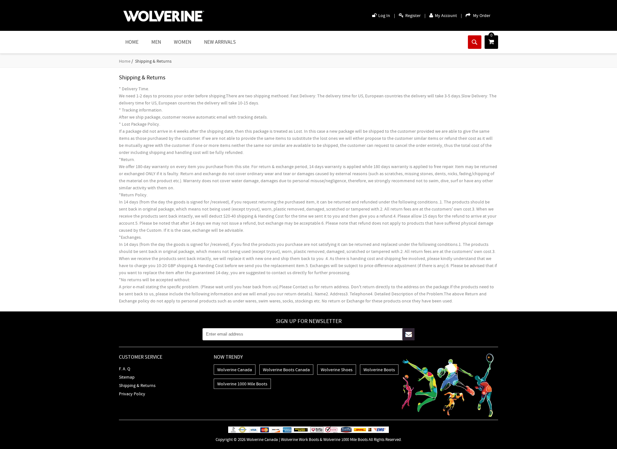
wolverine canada (234, 370)
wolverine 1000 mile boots (242, 384)
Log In (384, 15)
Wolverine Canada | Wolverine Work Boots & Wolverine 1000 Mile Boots (307, 439)
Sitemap (127, 377)
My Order (481, 15)
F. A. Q (124, 369)
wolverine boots (379, 370)
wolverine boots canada (286, 370)
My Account (446, 15)
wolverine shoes (337, 370)
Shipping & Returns (137, 385)
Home (132, 42)
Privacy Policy (132, 394)
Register (413, 15)
